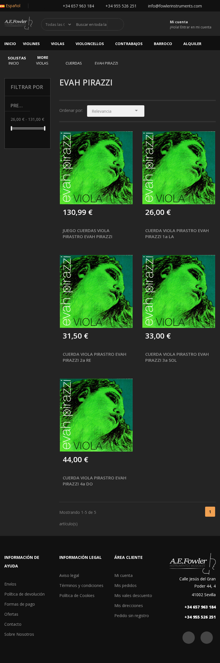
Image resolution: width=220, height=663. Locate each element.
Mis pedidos (125, 585)
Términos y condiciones (81, 585)
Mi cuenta (123, 575)
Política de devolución (24, 594)
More (42, 57)
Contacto (12, 624)
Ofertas (11, 614)
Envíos (10, 584)
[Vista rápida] (124, 140)
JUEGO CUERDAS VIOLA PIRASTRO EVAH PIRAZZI (87, 233)
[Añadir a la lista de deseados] (81, 196)
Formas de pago (19, 604)
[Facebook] (36, 6)
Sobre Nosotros (19, 634)
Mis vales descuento (133, 595)
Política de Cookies (77, 595)
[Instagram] (47, 6)
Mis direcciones (128, 605)
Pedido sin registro (131, 615)
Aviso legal (69, 575)
